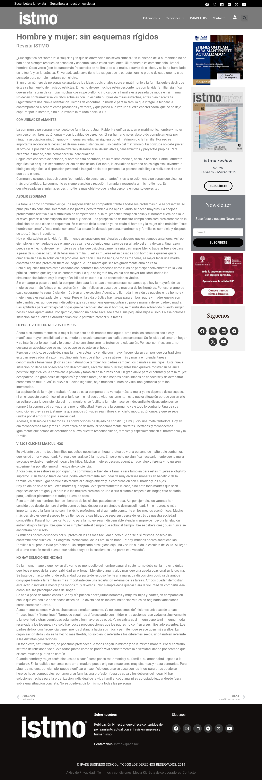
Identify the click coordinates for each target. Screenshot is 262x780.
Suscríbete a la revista (30, 4)
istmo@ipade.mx (126, 744)
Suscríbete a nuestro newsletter (72, 4)
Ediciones (150, 18)
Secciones (173, 18)
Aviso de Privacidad (80, 772)
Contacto (219, 18)
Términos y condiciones (114, 772)
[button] (244, 18)
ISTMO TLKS (198, 18)
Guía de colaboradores (164, 772)
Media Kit (140, 772)
